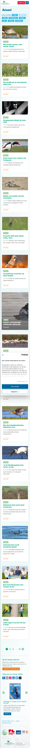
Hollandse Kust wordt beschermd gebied (11, 546)
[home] (8, 3)
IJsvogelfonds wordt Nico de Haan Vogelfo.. (13, 275)
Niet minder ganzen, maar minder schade (12, 45)
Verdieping (13, 18)
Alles (14, 15)
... (16, 649)
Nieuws (22, 15)
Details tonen (21, 381)
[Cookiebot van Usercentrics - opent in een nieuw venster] (21, 355)
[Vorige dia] (3, 704)
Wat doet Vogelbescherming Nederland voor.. (13, 426)
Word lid (7, 713)
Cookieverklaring (6, 723)
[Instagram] (10, 678)
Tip (4, 21)
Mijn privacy (11, 721)
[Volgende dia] (26, 704)
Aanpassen (14, 391)
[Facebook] (3, 678)
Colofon (18, 721)
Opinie (22, 18)
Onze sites (5, 721)
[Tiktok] (20, 678)
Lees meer (5, 56)
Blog (4, 18)
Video (11, 21)
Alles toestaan (15, 386)
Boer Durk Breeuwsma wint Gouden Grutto (13, 586)
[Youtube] (7, 678)
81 (19, 649)
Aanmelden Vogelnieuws (11, 669)
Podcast (19, 21)
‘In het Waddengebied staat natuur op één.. (13, 466)
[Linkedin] (13, 678)
